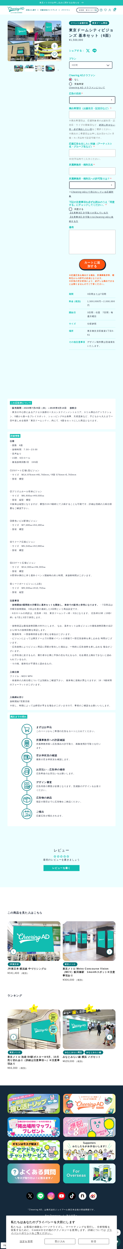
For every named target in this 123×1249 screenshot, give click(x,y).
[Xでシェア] (88, 50)
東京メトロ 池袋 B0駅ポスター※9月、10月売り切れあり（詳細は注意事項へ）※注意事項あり (34, 1060)
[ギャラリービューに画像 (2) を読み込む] (29, 68)
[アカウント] (110, 10)
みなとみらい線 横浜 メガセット (82, 1057)
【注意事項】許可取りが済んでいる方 (88, 212)
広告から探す (31, 10)
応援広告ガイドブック (48, 10)
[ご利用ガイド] (101, 10)
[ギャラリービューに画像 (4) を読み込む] (50, 68)
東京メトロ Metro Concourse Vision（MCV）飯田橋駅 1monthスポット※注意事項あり (89, 972)
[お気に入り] (105, 10)
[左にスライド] (11, 70)
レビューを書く (61, 868)
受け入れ (60, 1241)
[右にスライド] (58, 70)
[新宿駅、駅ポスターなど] (96, 10)
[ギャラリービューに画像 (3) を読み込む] (39, 68)
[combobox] (87, 10)
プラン (72, 58)
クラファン (66, 10)
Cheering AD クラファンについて (87, 87)
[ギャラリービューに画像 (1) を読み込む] (18, 68)
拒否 (93, 1241)
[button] (54, 54)
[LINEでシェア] (94, 51)
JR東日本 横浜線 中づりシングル (27, 968)
